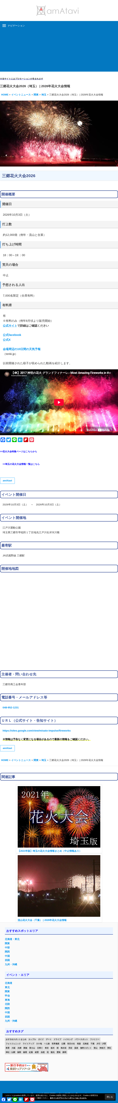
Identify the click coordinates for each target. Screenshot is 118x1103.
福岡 (19, 1052)
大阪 (13, 1048)
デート (49, 1039)
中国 (7, 956)
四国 (7, 960)
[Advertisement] (59, 52)
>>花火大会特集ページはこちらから (18, 451)
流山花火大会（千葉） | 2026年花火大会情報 (42, 920)
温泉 (76, 1048)
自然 (43, 1052)
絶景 (37, 1052)
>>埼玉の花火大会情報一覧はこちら (21, 464)
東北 (7, 987)
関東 (7, 943)
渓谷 (70, 1048)
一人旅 (47, 1044)
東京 (47, 1048)
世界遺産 (55, 1044)
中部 (7, 947)
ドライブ (57, 1039)
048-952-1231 (11, 707)
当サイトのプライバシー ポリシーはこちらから (68, 1098)
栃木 (53, 1048)
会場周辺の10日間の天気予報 (22, 349)
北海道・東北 (12, 939)
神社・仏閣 (10, 1052)
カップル (32, 1039)
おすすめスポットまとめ (16, 1039)
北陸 (7, 1004)
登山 (95, 1048)
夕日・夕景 (101, 1044)
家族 (25, 1048)
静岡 (64, 1052)
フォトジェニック (13, 1044)
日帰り (40, 1048)
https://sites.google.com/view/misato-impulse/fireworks (37, 730)
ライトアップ (28, 1044)
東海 (7, 1000)
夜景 (7, 1048)
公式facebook (12, 334)
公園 (63, 1044)
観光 (53, 1052)
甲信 (7, 995)
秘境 (25, 1052)
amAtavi (7, 480)
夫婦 (19, 1048)
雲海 (58, 1052)
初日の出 (71, 1044)
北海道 (8, 983)
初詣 (79, 1044)
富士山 (32, 1048)
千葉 (92, 1044)
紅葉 (31, 1052)
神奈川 (102, 1048)
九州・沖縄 (11, 964)
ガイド (41, 1039)
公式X (7, 339)
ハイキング (68, 1039)
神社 (109, 1048)
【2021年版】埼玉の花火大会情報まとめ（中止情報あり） (50, 851)
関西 (7, 951)
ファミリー (94, 1039)
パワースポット (81, 1039)
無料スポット (86, 1048)
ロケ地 (39, 1044)
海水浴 (63, 1048)
